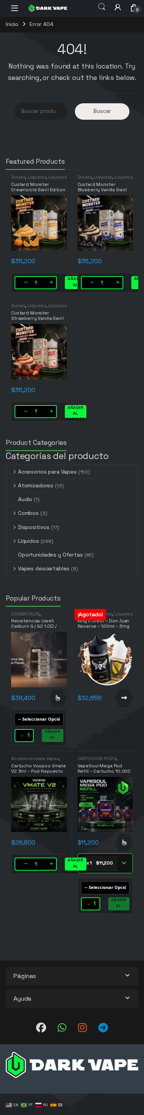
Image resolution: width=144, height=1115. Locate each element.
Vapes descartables (44, 568)
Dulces (18, 177)
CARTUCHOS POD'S (97, 758)
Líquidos (37, 177)
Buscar (102, 110)
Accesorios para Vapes (47, 471)
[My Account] (118, 7)
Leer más (124, 698)
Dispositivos (34, 527)
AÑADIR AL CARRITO (75, 283)
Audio (25, 499)
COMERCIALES (25, 614)
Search (102, 7)
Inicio (12, 24)
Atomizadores (35, 485)
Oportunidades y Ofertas (50, 554)
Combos (28, 512)
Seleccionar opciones (58, 698)
